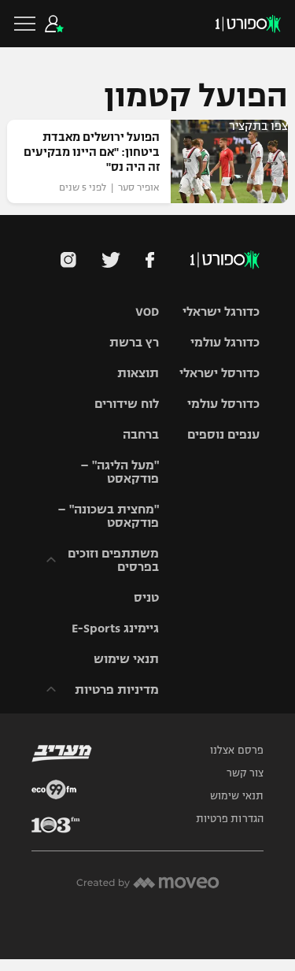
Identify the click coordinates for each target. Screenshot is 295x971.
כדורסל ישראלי (219, 373)
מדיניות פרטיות (117, 689)
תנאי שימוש (126, 658)
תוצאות (138, 373)
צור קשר (245, 773)
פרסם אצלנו (237, 750)
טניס (146, 597)
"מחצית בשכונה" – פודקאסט (108, 515)
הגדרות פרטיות (230, 819)
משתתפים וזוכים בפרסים (113, 560)
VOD (147, 311)
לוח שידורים (126, 403)
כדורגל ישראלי (221, 311)
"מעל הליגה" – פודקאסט (119, 471)
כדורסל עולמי (223, 403)
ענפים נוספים (223, 434)
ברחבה (141, 434)
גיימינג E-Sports (115, 628)
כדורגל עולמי (225, 342)
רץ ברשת (134, 342)
